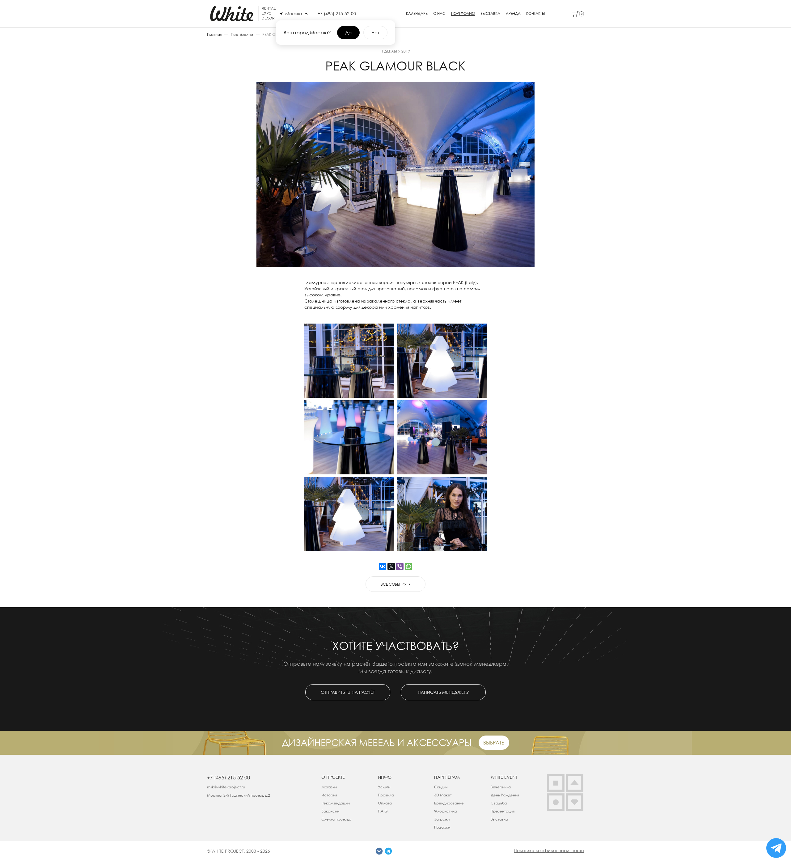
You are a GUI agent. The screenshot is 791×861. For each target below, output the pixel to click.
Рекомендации (335, 803)
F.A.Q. (383, 811)
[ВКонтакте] (382, 566)
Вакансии (330, 811)
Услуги (384, 787)
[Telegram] (388, 851)
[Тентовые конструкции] (574, 783)
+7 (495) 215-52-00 (337, 13)
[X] (391, 566)
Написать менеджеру (443, 692)
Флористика (445, 811)
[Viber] (400, 566)
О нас (439, 13)
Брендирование (449, 803)
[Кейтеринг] (556, 802)
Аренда (513, 13)
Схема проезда (336, 819)
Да (348, 32)
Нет (375, 32)
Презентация (502, 811)
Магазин (329, 787)
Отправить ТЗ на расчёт (348, 692)
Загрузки (442, 819)
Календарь (417, 13)
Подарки (442, 827)
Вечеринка (501, 787)
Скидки (440, 787)
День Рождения (505, 795)
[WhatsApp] (408, 566)
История (329, 795)
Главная (214, 34)
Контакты (535, 13)
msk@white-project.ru (226, 787)
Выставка (490, 13)
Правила (386, 795)
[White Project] (574, 802)
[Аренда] (556, 783)
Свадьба (499, 803)
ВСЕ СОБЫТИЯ (394, 584)
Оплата (385, 803)
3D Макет (443, 795)
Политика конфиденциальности (549, 850)
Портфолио (463, 13)
